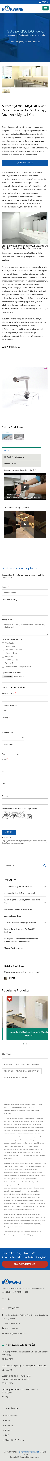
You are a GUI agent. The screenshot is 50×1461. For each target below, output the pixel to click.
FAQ (7, 1435)
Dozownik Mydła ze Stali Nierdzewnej (22, 1071)
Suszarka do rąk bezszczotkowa (18, 887)
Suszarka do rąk (9, 1235)
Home (12, 42)
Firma (7, 1420)
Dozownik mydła (35, 1231)
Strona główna (11, 1416)
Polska (45, 2)
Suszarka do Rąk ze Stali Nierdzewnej (21, 1064)
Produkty (9, 1425)
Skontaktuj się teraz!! (25, 1264)
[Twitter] (6, 1299)
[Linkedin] (8, 1299)
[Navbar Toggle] (45, 8)
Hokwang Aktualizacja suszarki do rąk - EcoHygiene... (20, 1391)
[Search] (44, 865)
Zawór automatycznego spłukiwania (20, 922)
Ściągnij (13, 978)
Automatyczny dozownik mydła (18, 909)
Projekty (8, 1430)
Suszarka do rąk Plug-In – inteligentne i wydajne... (24, 1365)
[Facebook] (3, 1299)
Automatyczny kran (12, 916)
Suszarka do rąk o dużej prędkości (19, 893)
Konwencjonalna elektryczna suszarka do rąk (22, 901)
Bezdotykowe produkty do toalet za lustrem (20, 930)
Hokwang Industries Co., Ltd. (28, 1452)
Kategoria (19, 42)
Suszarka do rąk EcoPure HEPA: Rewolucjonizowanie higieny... (16, 1377)
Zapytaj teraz (26, 163)
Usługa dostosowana (33, 42)
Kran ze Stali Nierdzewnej (16, 1078)
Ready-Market (34, 1457)
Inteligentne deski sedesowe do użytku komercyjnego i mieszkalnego (21, 940)
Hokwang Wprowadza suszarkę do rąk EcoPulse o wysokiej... (25, 1353)
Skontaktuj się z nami (30, 1235)
